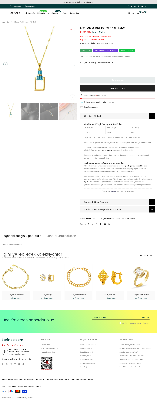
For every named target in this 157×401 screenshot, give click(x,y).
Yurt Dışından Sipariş (87, 363)
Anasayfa (31, 13)
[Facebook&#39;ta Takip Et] (128, 6)
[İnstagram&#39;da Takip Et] (135, 6)
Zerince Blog (74, 13)
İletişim (64, 13)
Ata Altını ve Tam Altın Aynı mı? (131, 363)
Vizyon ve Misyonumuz (49, 348)
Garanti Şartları (85, 356)
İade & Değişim (86, 348)
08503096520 (17, 6)
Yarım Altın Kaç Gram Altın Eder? (131, 359)
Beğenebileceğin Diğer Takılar (22, 236)
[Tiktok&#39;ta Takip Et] (146, 6)
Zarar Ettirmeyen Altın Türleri (130, 345)
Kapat (2, 2)
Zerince (88, 218)
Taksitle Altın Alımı (86, 359)
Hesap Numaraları (48, 352)
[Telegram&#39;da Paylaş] (101, 224)
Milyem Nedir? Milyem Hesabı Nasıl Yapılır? (135, 348)
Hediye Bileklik (18, 379)
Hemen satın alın (117, 88)
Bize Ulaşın (84, 367)
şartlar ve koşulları (129, 323)
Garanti (38, 386)
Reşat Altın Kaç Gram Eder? (130, 367)
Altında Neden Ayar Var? (129, 352)
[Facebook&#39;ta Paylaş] (88, 224)
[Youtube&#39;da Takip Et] (142, 6)
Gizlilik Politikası (17, 386)
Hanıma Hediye (7, 379)
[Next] (73, 64)
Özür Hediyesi (48, 379)
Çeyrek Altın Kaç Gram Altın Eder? (132, 356)
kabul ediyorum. (136, 323)
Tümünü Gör (144, 255)
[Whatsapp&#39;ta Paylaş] (109, 224)
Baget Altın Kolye (107, 218)
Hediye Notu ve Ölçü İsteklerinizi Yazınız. (96, 63)
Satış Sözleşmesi (86, 352)
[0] (138, 13)
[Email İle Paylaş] (105, 224)
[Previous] (5, 64)
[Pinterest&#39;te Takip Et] (139, 6)
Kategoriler (55, 12)
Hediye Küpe (75, 379)
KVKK (9, 386)
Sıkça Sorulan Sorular (88, 345)
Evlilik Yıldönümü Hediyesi (33, 379)
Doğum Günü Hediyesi (61, 379)
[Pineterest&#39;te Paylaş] (96, 224)
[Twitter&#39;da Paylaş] (92, 224)
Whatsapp (30, 6)
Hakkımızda (41, 13)
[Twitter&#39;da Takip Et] (131, 6)
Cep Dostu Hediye (86, 379)
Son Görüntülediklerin (61, 236)
